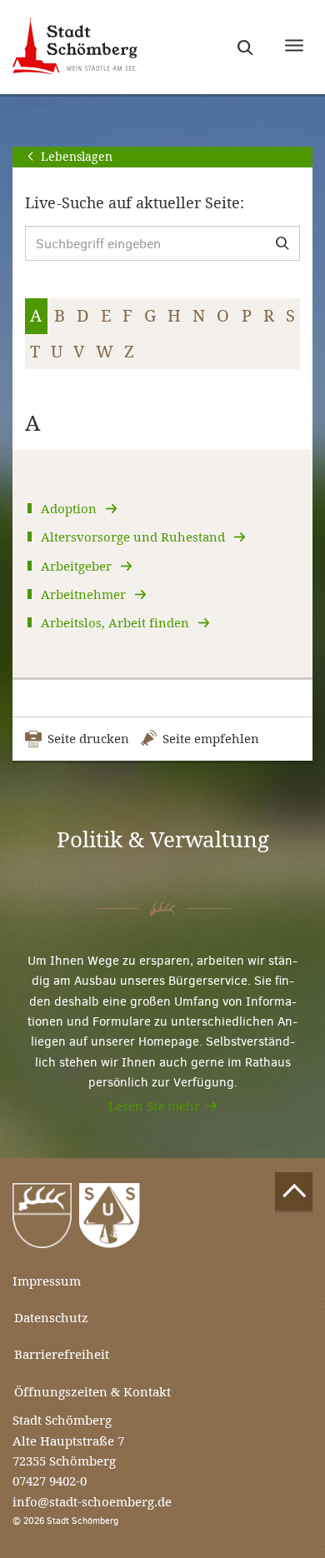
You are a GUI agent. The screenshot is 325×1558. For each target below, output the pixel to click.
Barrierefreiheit (61, 1354)
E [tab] (106, 316)
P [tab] (247, 316)
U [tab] (56, 351)
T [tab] (35, 351)
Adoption (70, 509)
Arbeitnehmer (85, 594)
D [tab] (83, 316)
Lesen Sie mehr (154, 1106)
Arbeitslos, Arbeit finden (116, 623)
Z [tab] (129, 351)
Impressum (46, 1281)
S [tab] (290, 316)
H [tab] (174, 316)
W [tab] (104, 351)
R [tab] (268, 316)
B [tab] (59, 316)
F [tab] (127, 316)
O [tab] (223, 316)
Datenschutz (51, 1318)
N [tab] (198, 316)
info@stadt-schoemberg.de (92, 1502)
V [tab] (79, 351)
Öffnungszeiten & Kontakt (92, 1392)
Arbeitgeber (78, 566)
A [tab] (36, 316)
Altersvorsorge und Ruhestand (134, 537)
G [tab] (150, 316)
